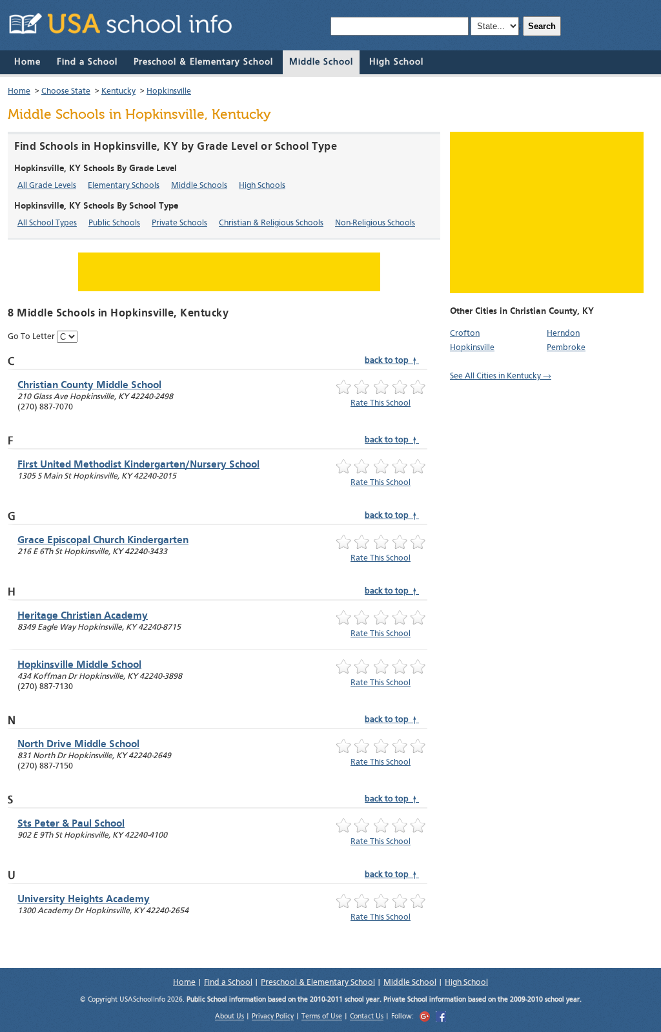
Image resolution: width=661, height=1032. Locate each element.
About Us (229, 1017)
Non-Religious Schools (375, 223)
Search (542, 26)
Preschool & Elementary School (203, 62)
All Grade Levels (46, 185)
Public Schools (114, 223)
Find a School (87, 62)
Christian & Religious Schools (271, 223)
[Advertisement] (547, 212)
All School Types (47, 223)
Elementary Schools (123, 185)
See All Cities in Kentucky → (500, 376)
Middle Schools (199, 185)
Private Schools (179, 223)
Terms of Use (321, 1017)
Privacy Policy (273, 1017)
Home (27, 62)
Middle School (321, 62)
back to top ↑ (392, 360)
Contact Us (366, 1017)
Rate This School (381, 403)
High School (396, 62)
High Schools (262, 185)
